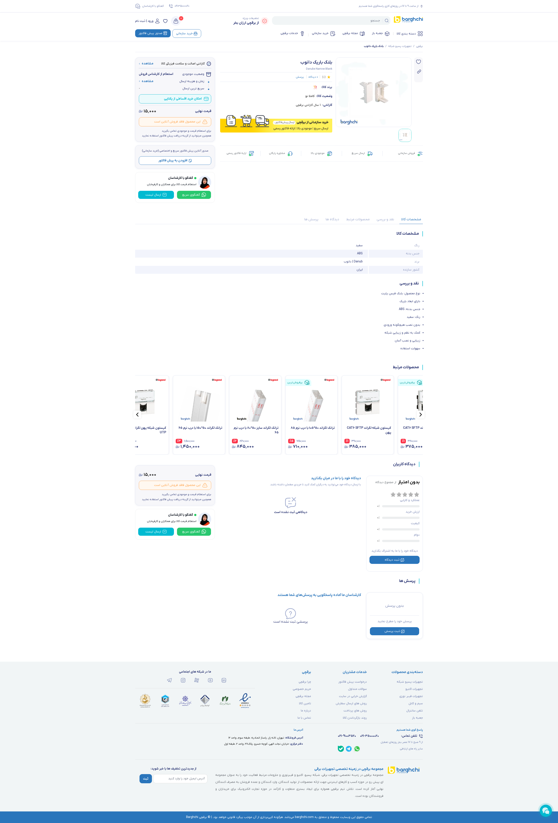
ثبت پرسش (392, 631)
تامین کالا (305, 703)
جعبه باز (377, 33)
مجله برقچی (350, 33)
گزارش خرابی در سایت (353, 696)
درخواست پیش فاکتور (352, 682)
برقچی (419, 46)
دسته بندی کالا (406, 34)
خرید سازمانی (320, 33)
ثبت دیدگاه (392, 560)
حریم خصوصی (302, 689)
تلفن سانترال (414, 711)
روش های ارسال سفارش (351, 703)
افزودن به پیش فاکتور (172, 160)
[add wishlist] (418, 61)
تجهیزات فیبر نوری (411, 696)
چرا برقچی (305, 682)
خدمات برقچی (289, 33)
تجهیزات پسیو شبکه (400, 46)
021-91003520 (347, 736)
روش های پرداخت (355, 711)
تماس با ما (304, 718)
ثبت (145, 779)
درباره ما (306, 711)
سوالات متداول (357, 689)
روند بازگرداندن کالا (355, 718)
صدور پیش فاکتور (150, 33)
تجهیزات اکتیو (414, 689)
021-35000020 (182, 6)
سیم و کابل (415, 703)
